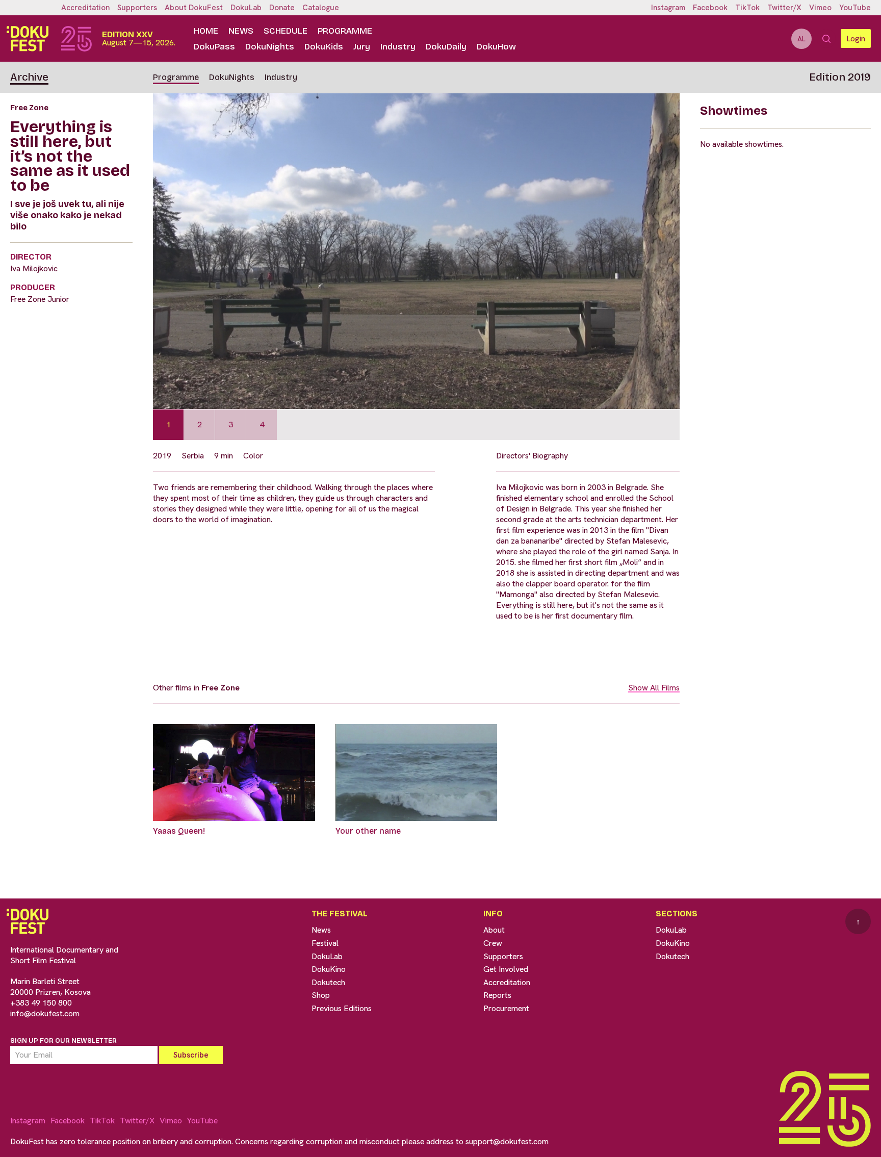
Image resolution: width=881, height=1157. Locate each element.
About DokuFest (194, 8)
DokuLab (246, 8)
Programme (345, 30)
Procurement (506, 1008)
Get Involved (505, 969)
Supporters (137, 8)
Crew (492, 943)
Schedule (285, 30)
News (240, 30)
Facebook (710, 8)
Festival (325, 943)
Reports (497, 995)
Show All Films (654, 687)
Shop (321, 995)
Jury (361, 46)
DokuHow (496, 46)
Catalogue (320, 8)
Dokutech (328, 982)
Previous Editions (342, 1008)
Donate (282, 8)
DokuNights (269, 46)
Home (206, 30)
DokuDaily (446, 46)
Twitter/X (784, 8)
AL (801, 38)
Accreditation (85, 8)
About (494, 929)
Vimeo (820, 8)
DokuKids (323, 46)
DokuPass (214, 46)
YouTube (855, 8)
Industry (398, 46)
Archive (29, 77)
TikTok (747, 8)
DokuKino (329, 969)
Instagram (668, 8)
